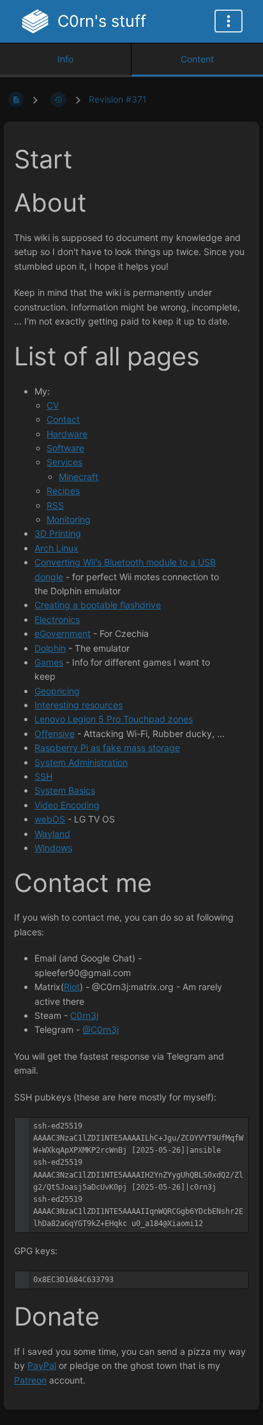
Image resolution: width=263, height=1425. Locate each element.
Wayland (52, 833)
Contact (63, 419)
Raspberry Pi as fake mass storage (107, 747)
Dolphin (50, 648)
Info (65, 59)
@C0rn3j (100, 1029)
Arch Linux (56, 548)
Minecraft (78, 476)
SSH (43, 776)
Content (197, 59)
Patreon (30, 1380)
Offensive (54, 733)
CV (53, 405)
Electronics (57, 619)
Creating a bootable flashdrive (97, 604)
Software (65, 447)
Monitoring (69, 519)
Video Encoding (67, 805)
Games (48, 662)
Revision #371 (118, 99)
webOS (49, 819)
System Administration (81, 762)
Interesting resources (78, 704)
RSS (55, 505)
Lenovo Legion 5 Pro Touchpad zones (113, 718)
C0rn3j (84, 1015)
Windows (53, 847)
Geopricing (57, 690)
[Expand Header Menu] (228, 21)
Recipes (63, 490)
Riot (72, 986)
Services (64, 462)
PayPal (41, 1365)
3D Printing (57, 533)
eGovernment (62, 633)
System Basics (64, 790)
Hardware (67, 433)
